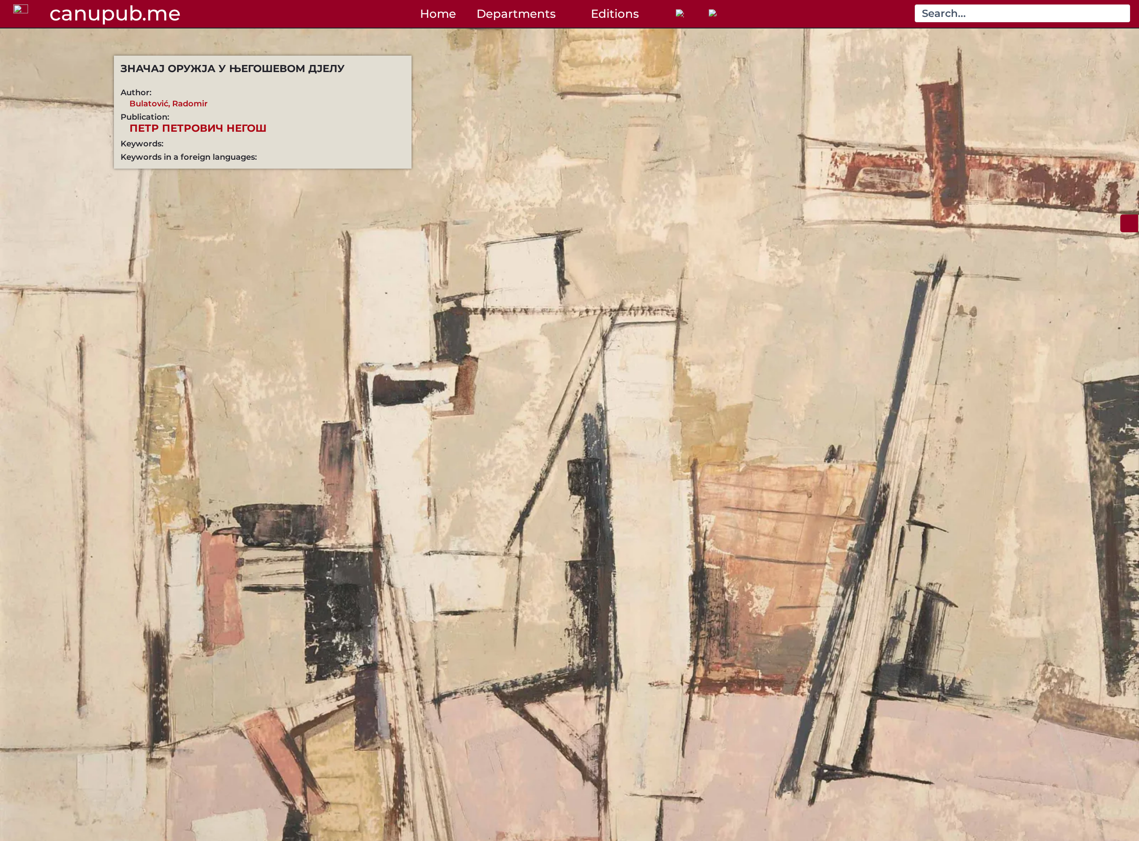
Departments (516, 13)
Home (438, 13)
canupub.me (115, 13)
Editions (615, 13)
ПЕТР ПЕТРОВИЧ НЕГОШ (198, 128)
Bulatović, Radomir (168, 103)
